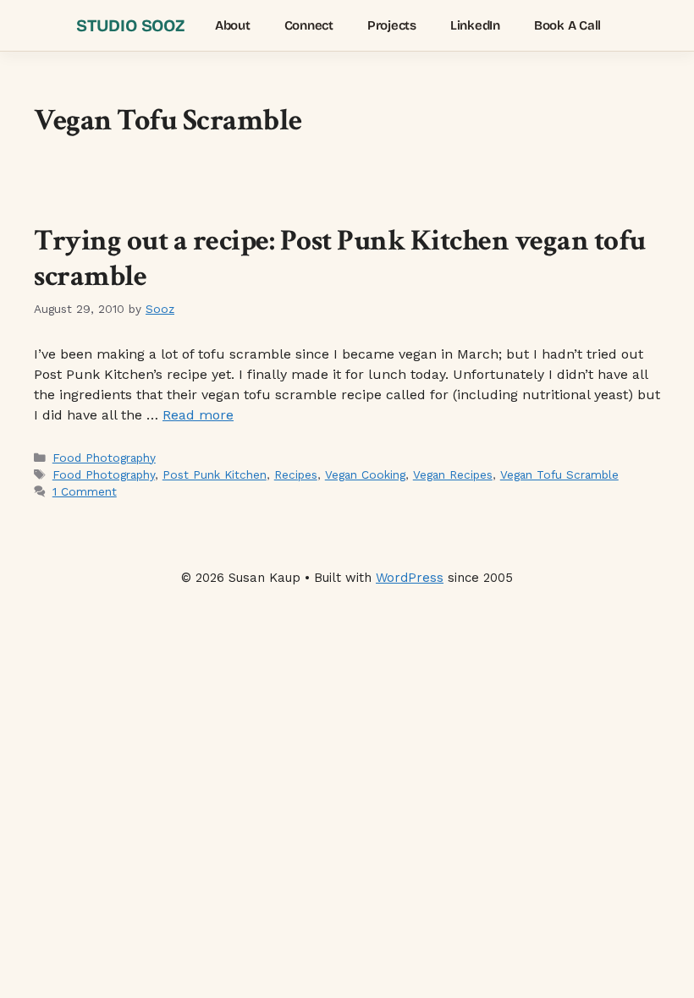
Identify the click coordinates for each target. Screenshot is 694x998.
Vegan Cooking (365, 474)
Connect (308, 25)
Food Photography (104, 457)
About (233, 25)
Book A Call (567, 25)
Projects (391, 25)
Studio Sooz (130, 25)
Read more (198, 415)
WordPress (409, 577)
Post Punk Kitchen (214, 474)
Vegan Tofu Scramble (559, 474)
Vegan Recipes (453, 474)
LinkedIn (475, 25)
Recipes (295, 474)
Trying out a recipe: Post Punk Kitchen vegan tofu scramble (340, 258)
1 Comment (84, 491)
